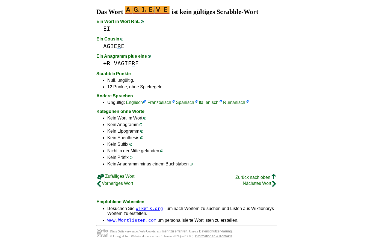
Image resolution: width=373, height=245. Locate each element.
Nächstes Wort (257, 183)
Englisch (134, 102)
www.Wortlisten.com (131, 220)
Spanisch (185, 102)
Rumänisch (234, 102)
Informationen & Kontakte (213, 236)
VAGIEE (126, 63)
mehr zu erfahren (174, 231)
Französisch (159, 102)
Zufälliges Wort (119, 176)
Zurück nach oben (253, 177)
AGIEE (114, 46)
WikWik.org (149, 208)
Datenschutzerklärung (215, 231)
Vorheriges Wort (117, 183)
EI (106, 28)
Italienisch (208, 102)
